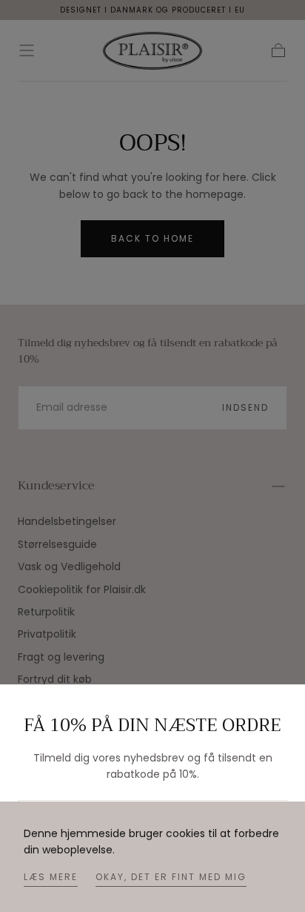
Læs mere (51, 876)
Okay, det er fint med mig (171, 876)
